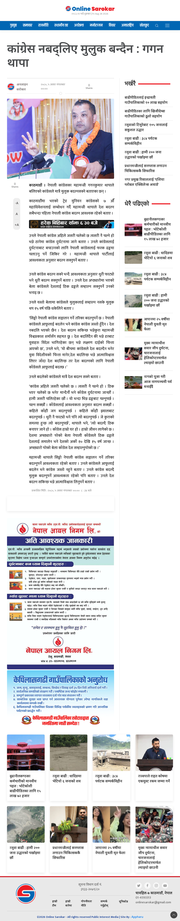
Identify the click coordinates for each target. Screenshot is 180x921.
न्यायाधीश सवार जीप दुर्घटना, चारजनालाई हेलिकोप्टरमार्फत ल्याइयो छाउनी (156, 353)
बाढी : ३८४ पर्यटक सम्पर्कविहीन (141, 141)
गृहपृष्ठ (13, 25)
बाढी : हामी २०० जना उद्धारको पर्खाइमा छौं (143, 154)
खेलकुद (144, 25)
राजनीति (43, 25)
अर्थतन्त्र (79, 25)
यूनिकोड (123, 901)
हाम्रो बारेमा (68, 903)
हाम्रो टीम (54, 903)
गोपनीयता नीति (86, 903)
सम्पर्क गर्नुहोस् (104, 903)
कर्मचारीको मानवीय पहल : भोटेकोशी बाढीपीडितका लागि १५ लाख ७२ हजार (157, 229)
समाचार (27, 25)
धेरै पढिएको (137, 203)
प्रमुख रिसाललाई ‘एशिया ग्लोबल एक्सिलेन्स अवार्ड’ (144, 182)
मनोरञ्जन (96, 25)
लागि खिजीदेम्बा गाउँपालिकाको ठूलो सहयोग (145, 113)
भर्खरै (130, 83)
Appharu (137, 917)
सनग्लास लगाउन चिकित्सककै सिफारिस (146, 168)
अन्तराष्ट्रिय (127, 25)
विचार (112, 25)
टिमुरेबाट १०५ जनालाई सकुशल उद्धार (146, 127)
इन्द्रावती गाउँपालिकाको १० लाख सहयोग (146, 100)
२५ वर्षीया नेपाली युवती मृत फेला (157, 324)
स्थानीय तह (61, 25)
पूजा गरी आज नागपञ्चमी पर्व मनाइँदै (158, 381)
